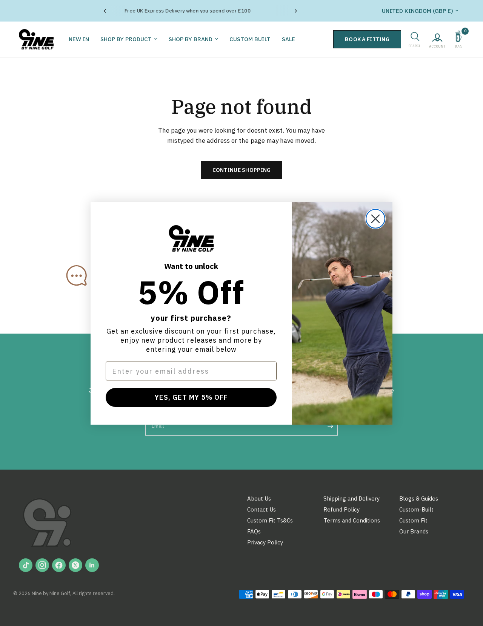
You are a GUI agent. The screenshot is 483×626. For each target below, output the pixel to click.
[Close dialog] (375, 218)
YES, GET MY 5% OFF (191, 397)
